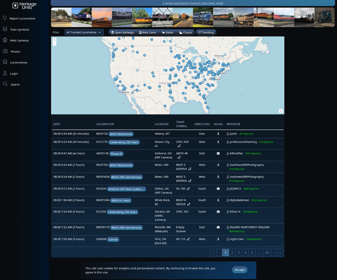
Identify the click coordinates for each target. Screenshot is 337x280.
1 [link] (225, 252)
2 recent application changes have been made (193, 3)
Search (15, 84)
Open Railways (124, 32)
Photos (15, 51)
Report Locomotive (22, 18)
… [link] (259, 252)
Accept (240, 270)
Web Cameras (19, 40)
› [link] (274, 252)
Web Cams (149, 32)
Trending (207, 32)
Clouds (187, 32)
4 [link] (245, 252)
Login (14, 73)
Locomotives (18, 62)
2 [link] (232, 252)
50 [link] (267, 252)
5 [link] (252, 252)
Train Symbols (19, 29)
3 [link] (239, 252)
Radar (169, 32)
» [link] (280, 252)
